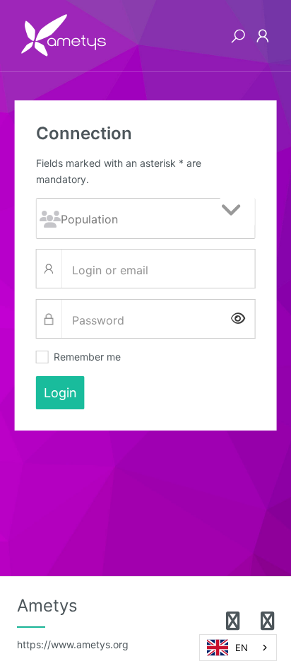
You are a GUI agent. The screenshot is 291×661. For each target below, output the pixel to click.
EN (241, 647)
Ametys (73, 622)
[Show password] (238, 319)
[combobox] (238, 647)
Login (60, 392)
